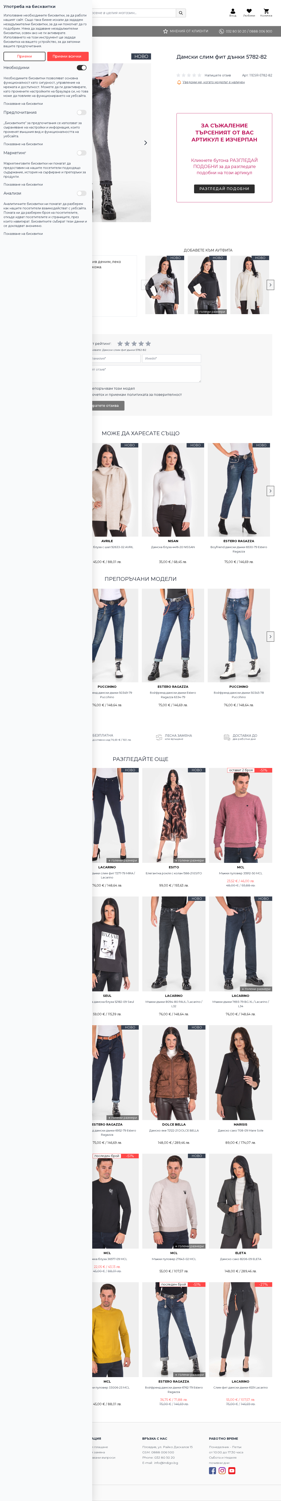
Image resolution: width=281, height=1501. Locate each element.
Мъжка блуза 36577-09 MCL (107, 1259)
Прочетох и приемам (134, 395)
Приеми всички (66, 56)
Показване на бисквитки (23, 104)
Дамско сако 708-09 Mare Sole (240, 1130)
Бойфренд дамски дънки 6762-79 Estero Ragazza (174, 1390)
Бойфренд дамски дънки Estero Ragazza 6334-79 (173, 695)
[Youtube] (231, 1470)
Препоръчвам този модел (111, 388)
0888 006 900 (162, 1452)
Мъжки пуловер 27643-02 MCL (174, 1259)
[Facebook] (212, 1470)
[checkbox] (81, 67)
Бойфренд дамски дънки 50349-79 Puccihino (107, 695)
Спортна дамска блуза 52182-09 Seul (107, 1001)
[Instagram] (222, 1470)
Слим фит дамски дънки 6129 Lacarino (240, 1387)
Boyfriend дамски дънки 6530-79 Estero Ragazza (239, 549)
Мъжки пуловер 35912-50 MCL (240, 873)
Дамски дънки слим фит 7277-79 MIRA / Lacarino (107, 875)
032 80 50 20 (164, 1457)
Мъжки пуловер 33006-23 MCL (107, 1387)
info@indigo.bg (166, 1463)
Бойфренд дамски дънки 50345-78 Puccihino (239, 695)
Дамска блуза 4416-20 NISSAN (173, 547)
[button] (204, 75)
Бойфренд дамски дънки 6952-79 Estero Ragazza (107, 1133)
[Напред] (145, 142)
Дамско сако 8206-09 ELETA (240, 1259)
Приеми (24, 56)
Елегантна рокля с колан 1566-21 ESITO (174, 873)
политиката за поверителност (154, 395)
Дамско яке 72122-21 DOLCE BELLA (174, 1130)
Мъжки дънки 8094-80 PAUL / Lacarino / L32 (174, 1004)
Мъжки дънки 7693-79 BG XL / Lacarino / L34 (241, 1004)
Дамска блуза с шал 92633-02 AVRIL (107, 547)
